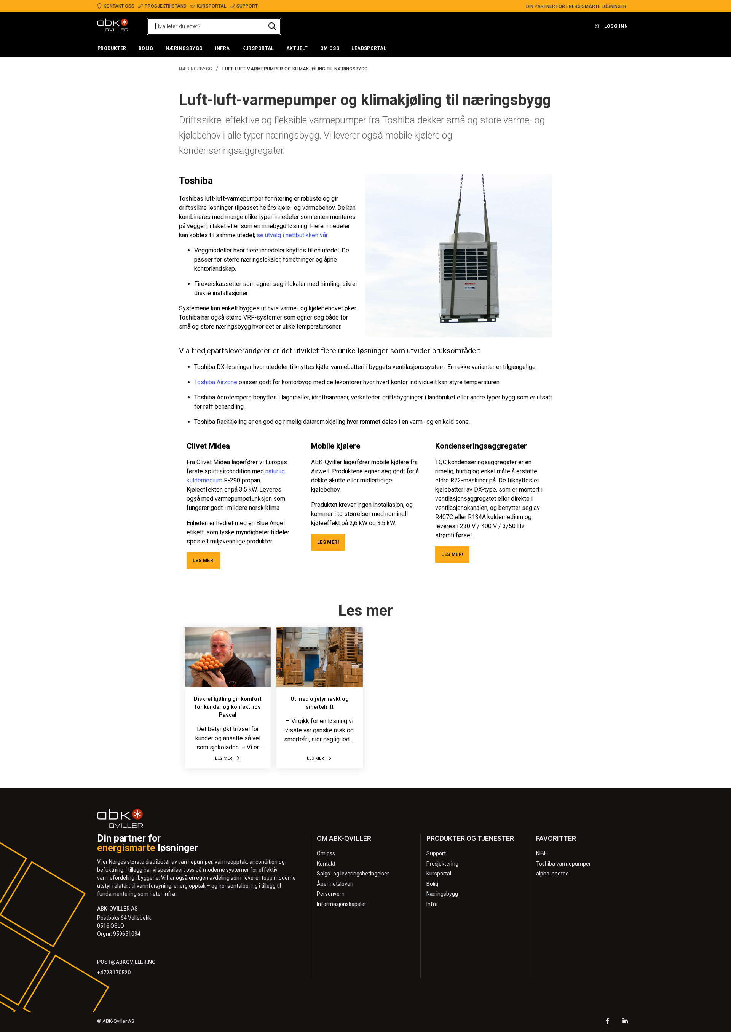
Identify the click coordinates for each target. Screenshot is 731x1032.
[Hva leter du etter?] (272, 26)
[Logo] (112, 26)
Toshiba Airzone (215, 382)
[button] (111, 49)
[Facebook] (607, 1022)
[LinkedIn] (625, 1022)
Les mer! (203, 560)
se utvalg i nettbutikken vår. (293, 235)
